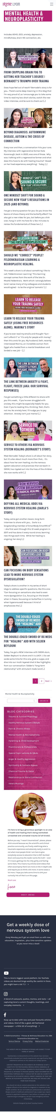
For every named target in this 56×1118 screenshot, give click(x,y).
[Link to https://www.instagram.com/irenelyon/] (27, 994)
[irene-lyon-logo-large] (11, 2)
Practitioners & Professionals (23, 747)
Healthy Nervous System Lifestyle (24, 722)
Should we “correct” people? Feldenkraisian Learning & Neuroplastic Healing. (23, 260)
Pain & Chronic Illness (19, 728)
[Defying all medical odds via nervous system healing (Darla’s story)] (28, 489)
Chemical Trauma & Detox (21, 771)
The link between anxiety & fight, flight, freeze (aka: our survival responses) (26, 386)
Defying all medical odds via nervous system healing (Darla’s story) (26, 508)
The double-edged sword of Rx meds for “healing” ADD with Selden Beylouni (28, 641)
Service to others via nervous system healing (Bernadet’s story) (27, 447)
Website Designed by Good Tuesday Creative (28, 1103)
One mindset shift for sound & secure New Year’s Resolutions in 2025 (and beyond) (26, 200)
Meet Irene (28, 895)
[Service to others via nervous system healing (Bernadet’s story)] (28, 431)
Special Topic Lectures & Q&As (23, 753)
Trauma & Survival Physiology (23, 716)
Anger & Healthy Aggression (22, 759)
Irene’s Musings (16, 783)
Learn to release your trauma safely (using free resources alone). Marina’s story (24, 323)
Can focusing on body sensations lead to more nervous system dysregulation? (26, 575)
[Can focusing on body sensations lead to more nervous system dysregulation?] (28, 556)
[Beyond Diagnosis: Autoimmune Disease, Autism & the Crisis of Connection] (28, 118)
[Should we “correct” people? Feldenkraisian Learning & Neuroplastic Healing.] (28, 241)
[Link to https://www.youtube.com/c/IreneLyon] (27, 973)
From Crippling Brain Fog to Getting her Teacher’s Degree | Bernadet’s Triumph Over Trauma (26, 77)
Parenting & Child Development (24, 741)
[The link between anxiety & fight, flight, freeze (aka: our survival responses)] (28, 367)
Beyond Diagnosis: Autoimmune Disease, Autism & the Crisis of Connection (25, 136)
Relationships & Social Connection (25, 777)
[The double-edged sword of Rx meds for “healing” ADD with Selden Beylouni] (28, 623)
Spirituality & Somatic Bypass (23, 765)
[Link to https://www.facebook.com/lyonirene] (27, 1015)
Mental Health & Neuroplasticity (24, 735)
